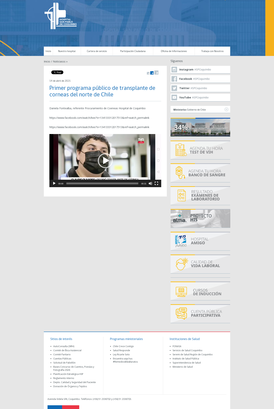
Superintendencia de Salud (187, 362)
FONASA (177, 346)
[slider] (102, 183)
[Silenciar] (150, 183)
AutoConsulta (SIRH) (63, 346)
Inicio (48, 51)
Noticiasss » (60, 61)
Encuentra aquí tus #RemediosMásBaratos (125, 360)
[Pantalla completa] (156, 183)
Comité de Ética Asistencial (67, 350)
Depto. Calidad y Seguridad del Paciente (74, 382)
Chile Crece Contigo (123, 346)
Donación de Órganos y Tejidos (70, 386)
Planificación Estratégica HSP (68, 374)
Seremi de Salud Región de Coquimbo (193, 354)
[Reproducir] (54, 183)
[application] (105, 160)
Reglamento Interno (63, 378)
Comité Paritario (62, 354)
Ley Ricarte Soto (121, 354)
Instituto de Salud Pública (186, 358)
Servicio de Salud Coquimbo (187, 350)
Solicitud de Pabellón (64, 362)
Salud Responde (121, 350)
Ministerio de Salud (183, 366)
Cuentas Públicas (62, 358)
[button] (105, 160)
